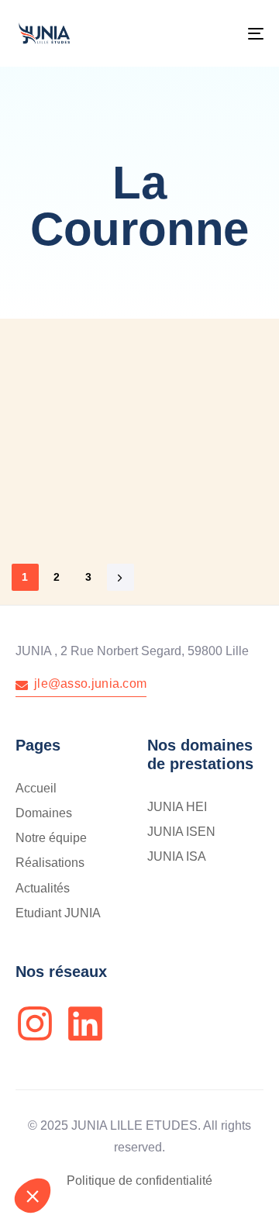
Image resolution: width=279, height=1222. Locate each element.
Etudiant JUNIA (58, 913)
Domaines (44, 813)
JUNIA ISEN (181, 831)
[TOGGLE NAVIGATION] (222, 33)
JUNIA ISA (176, 856)
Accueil (36, 788)
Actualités (43, 888)
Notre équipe (51, 837)
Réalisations (50, 862)
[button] (32, 1195)
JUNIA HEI (177, 806)
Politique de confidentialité (139, 1180)
